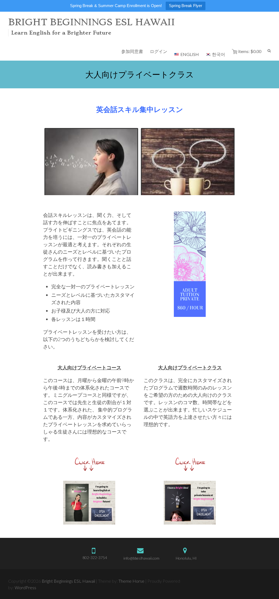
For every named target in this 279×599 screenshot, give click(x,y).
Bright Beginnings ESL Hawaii (91, 22)
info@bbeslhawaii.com (141, 558)
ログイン (158, 51)
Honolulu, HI (186, 558)
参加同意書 (132, 51)
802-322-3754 (95, 557)
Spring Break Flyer (185, 5)
